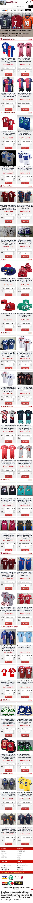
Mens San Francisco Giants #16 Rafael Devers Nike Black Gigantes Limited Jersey (25, 389)
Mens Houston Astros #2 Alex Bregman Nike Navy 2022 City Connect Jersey (25, 207)
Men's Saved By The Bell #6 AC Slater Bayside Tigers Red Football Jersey (25, 682)
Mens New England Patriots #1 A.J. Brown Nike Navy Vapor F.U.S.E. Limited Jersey (24, 829)
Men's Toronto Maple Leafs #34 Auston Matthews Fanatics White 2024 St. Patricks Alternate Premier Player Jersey (8, 722)
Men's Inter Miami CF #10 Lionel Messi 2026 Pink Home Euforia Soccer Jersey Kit (24, 60)
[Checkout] (31, 894)
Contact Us (3, 857)
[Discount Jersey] (30, 186)
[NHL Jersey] (30, 700)
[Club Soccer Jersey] (30, 39)
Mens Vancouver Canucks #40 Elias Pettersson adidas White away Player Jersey (24, 242)
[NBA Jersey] (30, 479)
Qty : (2, 70)
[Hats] (30, 259)
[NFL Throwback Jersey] (30, 626)
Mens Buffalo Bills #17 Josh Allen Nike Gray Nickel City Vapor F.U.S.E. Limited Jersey (8, 794)
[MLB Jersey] (30, 333)
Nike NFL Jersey (21, 863)
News (18, 859)
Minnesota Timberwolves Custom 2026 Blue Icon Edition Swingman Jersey (24, 133)
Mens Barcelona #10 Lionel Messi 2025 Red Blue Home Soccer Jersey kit (25, 95)
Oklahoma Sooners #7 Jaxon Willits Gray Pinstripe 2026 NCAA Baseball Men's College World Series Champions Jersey (8, 610)
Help (18, 857)
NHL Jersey (20, 869)
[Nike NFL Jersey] (30, 773)
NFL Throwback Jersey (23, 865)
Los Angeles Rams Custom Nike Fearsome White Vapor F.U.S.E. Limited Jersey (25, 168)
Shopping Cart (21, 851)
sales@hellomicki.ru (6, 865)
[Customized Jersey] (30, 112)
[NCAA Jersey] (30, 553)
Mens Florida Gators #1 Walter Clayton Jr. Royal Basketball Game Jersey (25, 574)
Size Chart (3, 853)
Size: (2, 68)
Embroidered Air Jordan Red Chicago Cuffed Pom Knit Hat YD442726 (24, 280)
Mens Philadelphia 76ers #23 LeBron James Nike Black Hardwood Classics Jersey (8, 500)
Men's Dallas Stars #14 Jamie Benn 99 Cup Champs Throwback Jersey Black (24, 756)
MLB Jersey (20, 867)
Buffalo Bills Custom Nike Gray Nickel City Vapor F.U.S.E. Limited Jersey (8, 168)
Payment (28, 10)
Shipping (19, 853)
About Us (3, 851)
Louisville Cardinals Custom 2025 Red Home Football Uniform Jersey (8, 133)
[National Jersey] (30, 406)
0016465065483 (5, 869)
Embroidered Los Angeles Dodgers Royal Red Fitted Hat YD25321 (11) (8, 280)
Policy (2, 855)
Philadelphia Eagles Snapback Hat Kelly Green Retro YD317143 (25, 315)
